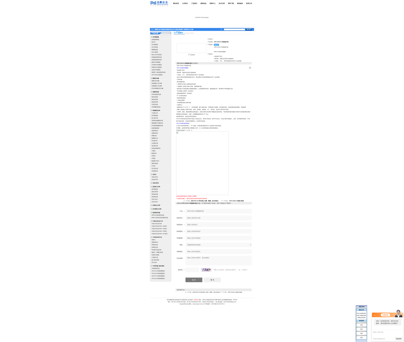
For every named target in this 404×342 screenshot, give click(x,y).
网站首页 (176, 3)
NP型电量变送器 (156, 94)
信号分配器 (155, 52)
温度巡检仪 (155, 130)
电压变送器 (155, 102)
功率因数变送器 (156, 107)
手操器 (153, 158)
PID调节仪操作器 (156, 250)
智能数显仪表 (156, 110)
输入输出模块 (155, 260)
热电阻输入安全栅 (157, 83)
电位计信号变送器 (157, 54)
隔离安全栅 (156, 78)
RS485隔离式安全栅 (157, 88)
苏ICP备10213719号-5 (218, 304)
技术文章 (222, 3)
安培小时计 (155, 199)
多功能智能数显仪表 (157, 125)
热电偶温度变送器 (157, 59)
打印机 (153, 166)
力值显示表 (155, 257)
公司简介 (185, 3)
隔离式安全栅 (155, 81)
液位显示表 (155, 146)
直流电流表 (155, 194)
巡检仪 (153, 239)
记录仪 (154, 174)
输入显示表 (155, 118)
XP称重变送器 (156, 268)
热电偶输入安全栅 (157, 86)
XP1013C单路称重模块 (158, 278)
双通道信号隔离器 (157, 67)
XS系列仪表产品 (157, 237)
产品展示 (194, 3)
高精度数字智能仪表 (157, 123)
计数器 (153, 151)
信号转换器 (155, 47)
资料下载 (231, 3)
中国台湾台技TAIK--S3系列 (159, 228)
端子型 (153, 42)
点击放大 (192, 54)
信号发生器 (155, 168)
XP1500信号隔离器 (157, 75)
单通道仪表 (155, 245)
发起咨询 (398, 338)
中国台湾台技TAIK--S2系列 (159, 226)
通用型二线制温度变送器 (158, 72)
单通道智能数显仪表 (157, 120)
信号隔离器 (156, 37)
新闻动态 (203, 3)
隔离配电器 (155, 49)
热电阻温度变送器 (157, 57)
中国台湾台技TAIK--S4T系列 (159, 233)
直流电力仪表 (156, 186)
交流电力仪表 (156, 205)
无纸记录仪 (155, 177)
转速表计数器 (155, 255)
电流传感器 (155, 97)
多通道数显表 (155, 128)
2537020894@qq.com (229, 302)
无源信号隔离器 (156, 70)
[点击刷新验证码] (206, 270)
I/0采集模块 (155, 115)
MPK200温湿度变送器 (158, 215)
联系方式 (249, 3)
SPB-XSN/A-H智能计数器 (236, 201)
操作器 (189, 198)
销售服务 (240, 3)
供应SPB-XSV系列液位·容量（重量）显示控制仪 (204, 201)
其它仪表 (154, 262)
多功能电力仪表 (157, 209)
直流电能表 (155, 189)
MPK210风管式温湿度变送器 (160, 217)
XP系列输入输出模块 (158, 266)
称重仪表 (154, 135)
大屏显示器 (155, 143)
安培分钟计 (155, 202)
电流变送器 (155, 99)
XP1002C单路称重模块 (158, 273)
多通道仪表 (155, 247)
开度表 (153, 156)
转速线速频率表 (156, 148)
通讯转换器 (155, 163)
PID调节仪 (154, 140)
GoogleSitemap (184, 304)
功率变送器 (155, 104)
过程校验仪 (155, 171)
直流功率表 (155, 191)
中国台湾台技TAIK (158, 221)
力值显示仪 (155, 113)
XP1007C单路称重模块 (158, 276)
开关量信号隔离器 (157, 64)
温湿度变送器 (156, 212)
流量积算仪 (155, 133)
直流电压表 (155, 196)
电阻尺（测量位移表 (157, 252)
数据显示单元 (155, 161)
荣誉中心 (213, 3)
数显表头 (154, 153)
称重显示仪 (155, 138)
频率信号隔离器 (156, 62)
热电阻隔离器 (155, 39)
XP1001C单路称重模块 (158, 271)
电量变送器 (156, 92)
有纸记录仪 (155, 179)
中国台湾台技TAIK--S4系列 (159, 231)
